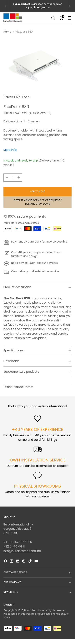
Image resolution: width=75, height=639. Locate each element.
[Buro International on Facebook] (5, 561)
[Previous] (6, 6)
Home (7, 32)
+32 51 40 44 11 (14, 546)
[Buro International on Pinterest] (24, 561)
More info (10, 150)
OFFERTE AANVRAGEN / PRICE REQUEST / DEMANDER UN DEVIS (37, 202)
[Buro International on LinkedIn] (18, 561)
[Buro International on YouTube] (36, 561)
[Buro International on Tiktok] (30, 561)
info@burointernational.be (22, 551)
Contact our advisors (44, 263)
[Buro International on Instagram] (12, 561)
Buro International (34, 610)
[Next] (69, 6)
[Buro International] (13, 17)
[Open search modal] (53, 18)
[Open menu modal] (69, 18)
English (7, 604)
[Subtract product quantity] (7, 177)
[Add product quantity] (18, 177)
